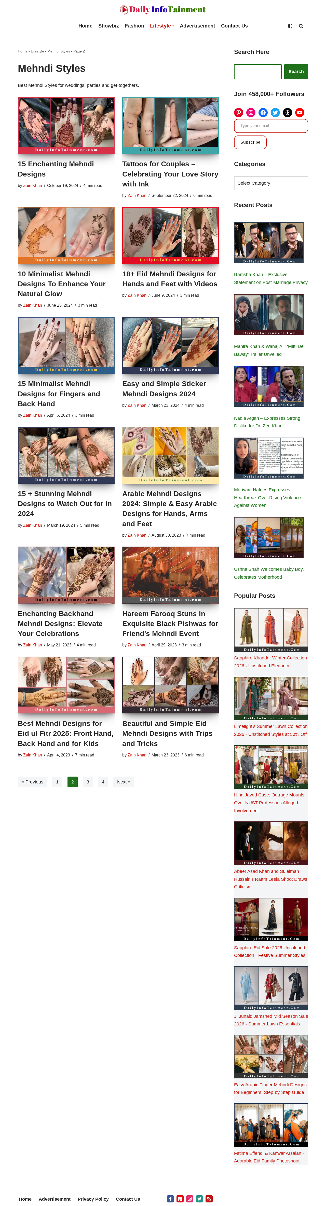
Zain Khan (32, 185)
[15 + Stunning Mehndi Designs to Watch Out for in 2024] (66, 455)
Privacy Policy (93, 1199)
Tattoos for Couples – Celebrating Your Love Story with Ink (170, 174)
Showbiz (108, 26)
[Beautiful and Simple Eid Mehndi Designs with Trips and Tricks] (170, 685)
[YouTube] (299, 112)
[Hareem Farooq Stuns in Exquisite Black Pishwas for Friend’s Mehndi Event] (170, 575)
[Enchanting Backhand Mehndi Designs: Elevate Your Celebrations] (66, 575)
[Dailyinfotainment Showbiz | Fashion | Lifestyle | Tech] (163, 10)
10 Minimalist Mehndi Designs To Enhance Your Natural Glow (62, 284)
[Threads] (287, 112)
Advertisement (197, 26)
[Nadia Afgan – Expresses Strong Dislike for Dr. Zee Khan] (269, 387)
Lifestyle (37, 51)
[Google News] (209, 1198)
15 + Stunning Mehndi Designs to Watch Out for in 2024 (65, 504)
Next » (123, 781)
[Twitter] (275, 112)
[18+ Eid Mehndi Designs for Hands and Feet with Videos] (170, 235)
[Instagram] (250, 112)
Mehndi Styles (58, 51)
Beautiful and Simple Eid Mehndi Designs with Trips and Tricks (167, 733)
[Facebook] (263, 112)
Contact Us (234, 26)
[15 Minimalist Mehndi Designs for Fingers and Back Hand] (66, 345)
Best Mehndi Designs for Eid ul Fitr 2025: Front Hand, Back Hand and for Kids (66, 733)
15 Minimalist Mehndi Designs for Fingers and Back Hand (59, 394)
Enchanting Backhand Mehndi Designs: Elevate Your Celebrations (60, 624)
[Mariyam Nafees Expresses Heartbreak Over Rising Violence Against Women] (269, 459)
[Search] (301, 26)
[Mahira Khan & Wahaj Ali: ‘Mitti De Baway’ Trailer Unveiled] (269, 315)
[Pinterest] (238, 112)
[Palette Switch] (290, 26)
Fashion (134, 26)
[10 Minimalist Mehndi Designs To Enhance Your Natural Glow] (66, 235)
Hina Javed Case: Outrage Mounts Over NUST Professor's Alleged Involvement (269, 802)
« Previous (32, 781)
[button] (173, 26)
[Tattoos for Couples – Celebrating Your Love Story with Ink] (170, 125)
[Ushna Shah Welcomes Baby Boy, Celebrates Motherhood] (269, 538)
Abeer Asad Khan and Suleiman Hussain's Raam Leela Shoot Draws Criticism (270, 879)
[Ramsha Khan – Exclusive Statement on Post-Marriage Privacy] (269, 244)
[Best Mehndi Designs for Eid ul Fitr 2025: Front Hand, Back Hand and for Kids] (66, 685)
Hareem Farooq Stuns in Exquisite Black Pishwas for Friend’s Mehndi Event (170, 624)
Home (85, 26)
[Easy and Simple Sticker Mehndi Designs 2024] (170, 345)
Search (296, 71)
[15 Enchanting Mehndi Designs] (66, 125)
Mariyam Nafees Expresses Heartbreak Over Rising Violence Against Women (267, 497)
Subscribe (250, 142)
